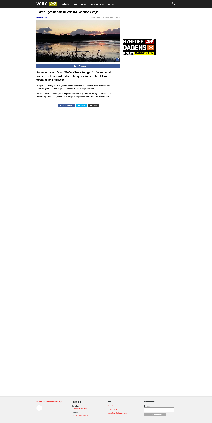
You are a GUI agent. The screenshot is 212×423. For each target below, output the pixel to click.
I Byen (74, 4)
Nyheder (65, 4)
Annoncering (112, 409)
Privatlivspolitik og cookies (117, 413)
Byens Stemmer (97, 4)
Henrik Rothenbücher (79, 409)
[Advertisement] (73, 353)
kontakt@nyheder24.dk (80, 415)
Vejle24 (110, 406)
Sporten (83, 4)
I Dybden (110, 4)
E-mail (147, 406)
